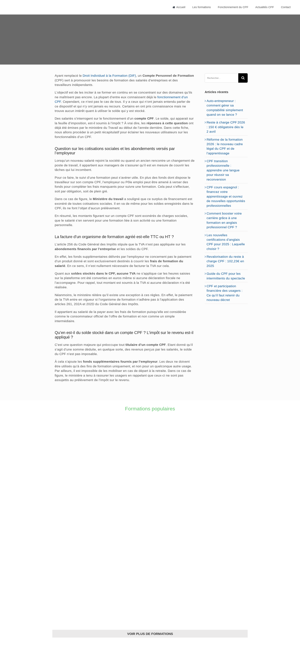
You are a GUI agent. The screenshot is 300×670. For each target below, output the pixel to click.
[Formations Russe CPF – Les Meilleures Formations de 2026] (174, 594)
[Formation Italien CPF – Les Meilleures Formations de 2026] (174, 436)
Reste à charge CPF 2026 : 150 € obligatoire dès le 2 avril (226, 127)
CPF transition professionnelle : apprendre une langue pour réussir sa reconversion (223, 170)
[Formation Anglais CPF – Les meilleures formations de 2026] (75, 436)
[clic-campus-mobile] (226, 312)
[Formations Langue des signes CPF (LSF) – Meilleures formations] (75, 594)
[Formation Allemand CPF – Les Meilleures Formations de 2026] (75, 489)
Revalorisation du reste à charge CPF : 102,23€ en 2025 (225, 261)
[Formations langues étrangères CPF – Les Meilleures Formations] (75, 541)
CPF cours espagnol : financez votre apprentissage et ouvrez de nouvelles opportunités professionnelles (226, 196)
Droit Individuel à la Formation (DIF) (109, 75)
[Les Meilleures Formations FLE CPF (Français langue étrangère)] (174, 541)
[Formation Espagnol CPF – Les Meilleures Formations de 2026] (174, 489)
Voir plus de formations (150, 634)
